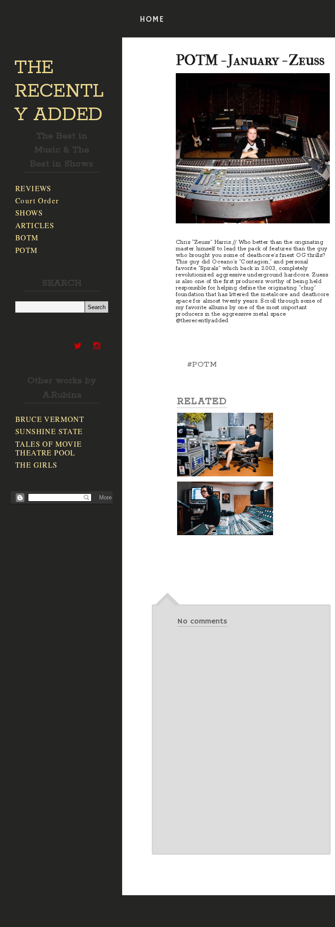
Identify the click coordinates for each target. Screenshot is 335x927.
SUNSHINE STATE (49, 431)
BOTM (27, 238)
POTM (26, 250)
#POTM (202, 364)
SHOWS (29, 213)
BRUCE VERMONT (49, 419)
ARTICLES (34, 225)
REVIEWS (33, 188)
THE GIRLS (36, 465)
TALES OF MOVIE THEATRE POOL (48, 448)
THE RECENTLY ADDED (59, 91)
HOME (152, 19)
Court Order (37, 201)
